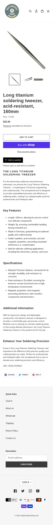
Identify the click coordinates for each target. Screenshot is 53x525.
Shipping (7, 126)
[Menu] (48, 11)
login (12, 165)
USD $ (25, 482)
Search (9, 401)
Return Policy (12, 430)
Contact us (11, 438)
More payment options (26, 152)
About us (10, 408)
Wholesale (10, 416)
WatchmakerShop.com (29, 516)
